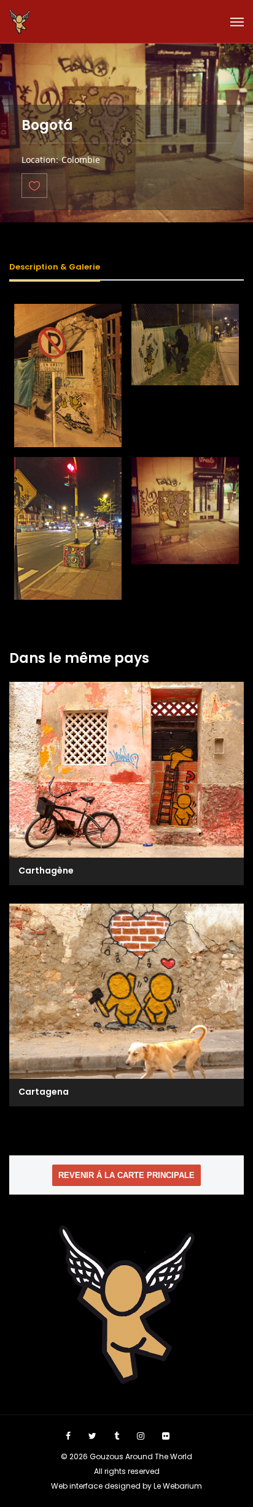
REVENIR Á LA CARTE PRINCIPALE (126, 1175)
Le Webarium (178, 1486)
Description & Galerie (54, 267)
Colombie (80, 159)
